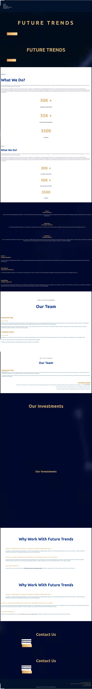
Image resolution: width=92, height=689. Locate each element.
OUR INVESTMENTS (7, 7)
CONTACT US (6, 8)
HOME (4, 4)
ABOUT (4, 5)
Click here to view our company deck (28, 614)
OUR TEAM (5, 6)
